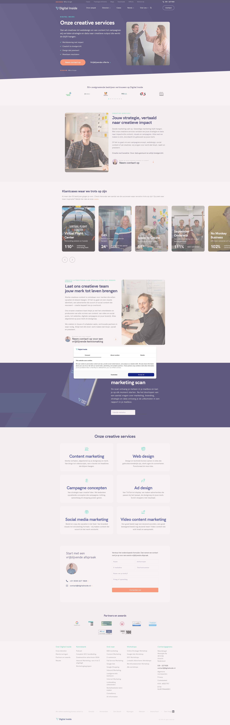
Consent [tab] (87, 355)
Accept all (141, 374)
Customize (114, 374)
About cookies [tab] (115, 355)
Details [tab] (142, 355)
